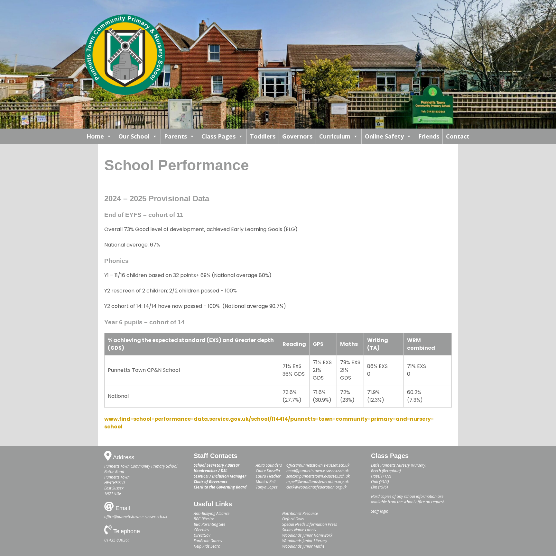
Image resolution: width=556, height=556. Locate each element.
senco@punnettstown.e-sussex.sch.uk (318, 476)
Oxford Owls (293, 519)
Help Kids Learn (207, 546)
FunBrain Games (208, 540)
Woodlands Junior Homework (307, 535)
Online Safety (384, 136)
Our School (134, 136)
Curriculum (334, 136)
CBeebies (201, 530)
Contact (457, 136)
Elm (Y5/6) (379, 487)
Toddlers (262, 136)
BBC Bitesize (204, 519)
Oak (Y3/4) (380, 481)
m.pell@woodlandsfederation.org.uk (317, 481)
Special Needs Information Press (309, 524)
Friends (428, 136)
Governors (297, 136)
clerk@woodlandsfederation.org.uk (316, 487)
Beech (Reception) (386, 470)
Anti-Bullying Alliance (211, 513)
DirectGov (202, 535)
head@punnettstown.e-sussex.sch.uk (317, 470)
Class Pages (218, 136)
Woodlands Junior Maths (303, 546)
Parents (175, 136)
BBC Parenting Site (209, 524)
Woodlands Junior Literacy (304, 540)
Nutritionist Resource (300, 513)
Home (95, 136)
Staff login (379, 511)
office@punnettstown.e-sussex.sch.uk (135, 516)
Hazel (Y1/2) (381, 476)
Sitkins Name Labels (299, 530)
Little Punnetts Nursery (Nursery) (398, 465)
